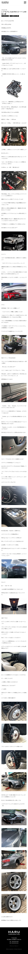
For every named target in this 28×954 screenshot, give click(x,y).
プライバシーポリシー (14, 945)
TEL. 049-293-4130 (14, 941)
